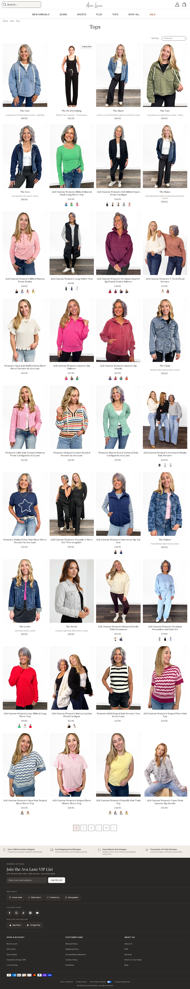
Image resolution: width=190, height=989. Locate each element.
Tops (115, 14)
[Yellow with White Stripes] (27, 812)
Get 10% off (56, 880)
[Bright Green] (19, 725)
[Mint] (121, 812)
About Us (128, 944)
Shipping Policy (72, 949)
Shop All (134, 14)
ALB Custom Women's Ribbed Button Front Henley (25, 280)
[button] (185, 4)
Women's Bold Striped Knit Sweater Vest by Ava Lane (118, 715)
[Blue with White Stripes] (22, 812)
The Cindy (165, 365)
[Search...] (5, 4)
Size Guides (12, 954)
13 (106, 828)
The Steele (71, 626)
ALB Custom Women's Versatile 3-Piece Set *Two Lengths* (72, 541)
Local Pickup (12, 965)
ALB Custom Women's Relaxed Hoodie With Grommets (118, 628)
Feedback (70, 965)
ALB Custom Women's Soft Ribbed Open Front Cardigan (118, 193)
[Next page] (114, 828)
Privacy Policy (81, 982)
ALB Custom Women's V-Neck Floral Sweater (165, 280)
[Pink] (77, 204)
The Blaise (165, 191)
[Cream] (162, 291)
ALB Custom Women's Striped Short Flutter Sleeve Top (71, 802)
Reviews (128, 954)
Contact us (54, 897)
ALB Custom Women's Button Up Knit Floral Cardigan (72, 715)
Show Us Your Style (132, 960)
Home (5, 21)
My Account (12, 944)
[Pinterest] (30, 913)
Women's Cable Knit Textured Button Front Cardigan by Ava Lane (25, 454)
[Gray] (170, 465)
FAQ (126, 949)
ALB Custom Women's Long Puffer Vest (72, 278)
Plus (99, 14)
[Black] (107, 204)
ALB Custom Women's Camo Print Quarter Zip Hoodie (165, 802)
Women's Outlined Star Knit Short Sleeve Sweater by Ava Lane (25, 541)
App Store (16, 925)
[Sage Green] (159, 639)
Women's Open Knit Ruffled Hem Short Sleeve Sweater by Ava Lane (25, 367)
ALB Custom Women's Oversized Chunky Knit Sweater (165, 454)
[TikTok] (23, 913)
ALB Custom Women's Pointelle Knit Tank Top (118, 802)
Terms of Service (66, 982)
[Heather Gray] (25, 725)
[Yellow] (33, 291)
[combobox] (24, 4)
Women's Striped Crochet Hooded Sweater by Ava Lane (71, 454)
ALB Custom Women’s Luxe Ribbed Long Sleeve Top (25, 715)
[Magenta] (115, 291)
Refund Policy (71, 944)
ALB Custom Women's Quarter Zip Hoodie (118, 367)
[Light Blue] (170, 639)
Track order (17, 897)
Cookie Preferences (122, 982)
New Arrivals (40, 14)
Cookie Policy (71, 960)
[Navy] (71, 288)
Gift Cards (11, 949)
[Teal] (121, 378)
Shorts (81, 14)
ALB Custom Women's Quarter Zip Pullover (71, 367)
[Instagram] (16, 913)
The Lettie (24, 626)
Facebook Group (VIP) (16, 960)
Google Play (35, 925)
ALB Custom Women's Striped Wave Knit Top (165, 715)
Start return (36, 897)
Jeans (63, 14)
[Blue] (66, 204)
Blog (126, 965)
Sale (153, 14)
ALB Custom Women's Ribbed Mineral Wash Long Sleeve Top (72, 193)
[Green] (71, 204)
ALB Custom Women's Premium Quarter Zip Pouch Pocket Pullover (118, 280)
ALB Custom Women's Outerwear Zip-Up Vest (118, 541)
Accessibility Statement (76, 954)
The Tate (25, 110)
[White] (112, 204)
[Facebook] (9, 913)
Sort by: (155, 38)
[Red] (167, 291)
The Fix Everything (72, 110)
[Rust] (126, 378)
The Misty (118, 110)
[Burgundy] (110, 291)
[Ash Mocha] (118, 204)
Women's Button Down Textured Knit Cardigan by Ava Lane (118, 454)
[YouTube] (37, 913)
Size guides (73, 897)
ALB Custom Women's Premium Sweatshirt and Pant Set (165, 628)
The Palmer (165, 539)
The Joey (25, 191)
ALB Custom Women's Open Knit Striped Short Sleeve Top (25, 802)
